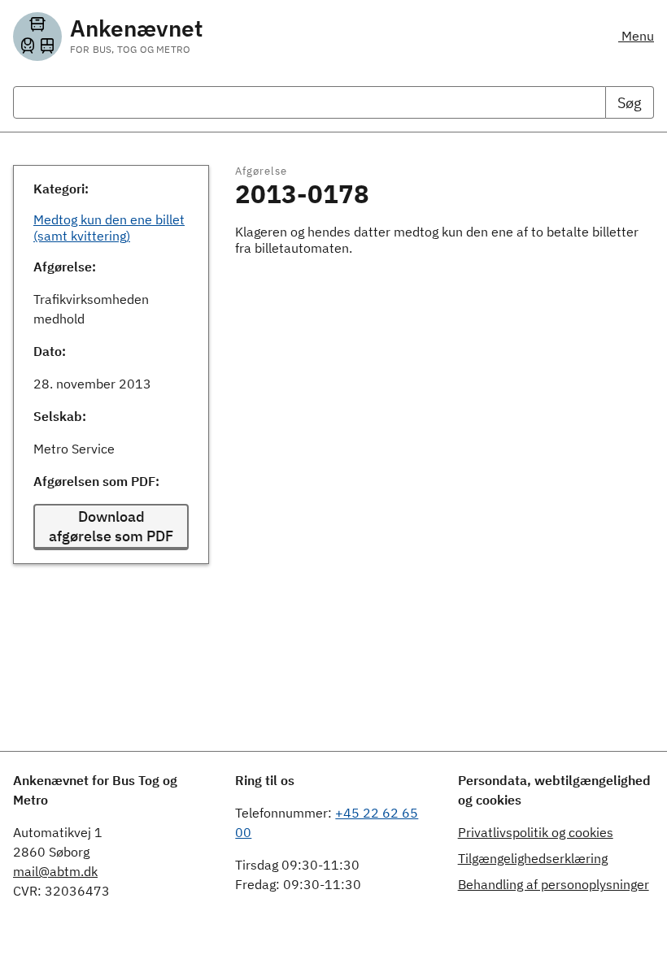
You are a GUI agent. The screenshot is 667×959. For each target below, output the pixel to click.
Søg (629, 102)
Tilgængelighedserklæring (533, 858)
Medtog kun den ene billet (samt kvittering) (109, 227)
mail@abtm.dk (55, 871)
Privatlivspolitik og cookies (535, 832)
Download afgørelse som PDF (111, 526)
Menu (636, 36)
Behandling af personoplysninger (553, 884)
